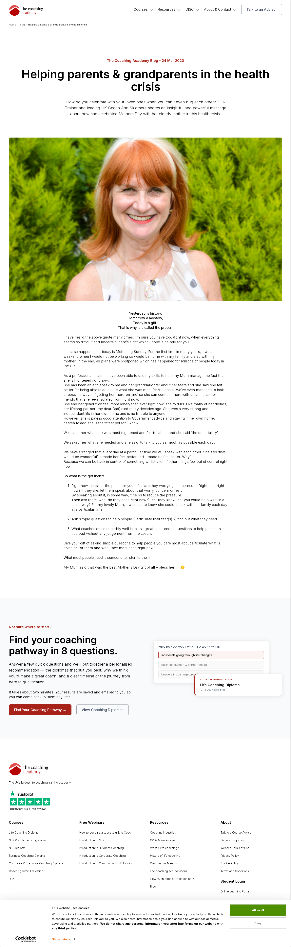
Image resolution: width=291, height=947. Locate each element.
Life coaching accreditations (168, 871)
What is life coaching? (164, 848)
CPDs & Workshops (162, 840)
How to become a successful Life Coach (105, 832)
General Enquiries (232, 840)
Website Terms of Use (235, 848)
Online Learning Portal (235, 891)
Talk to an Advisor (261, 9)
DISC (189, 9)
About (226, 822)
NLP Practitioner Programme (27, 840)
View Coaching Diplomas (103, 710)
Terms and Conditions (235, 871)
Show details (61, 939)
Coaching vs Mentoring (165, 863)
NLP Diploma (17, 848)
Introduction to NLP (91, 840)
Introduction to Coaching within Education (106, 863)
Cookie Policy (230, 863)
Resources (166, 9)
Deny (258, 923)
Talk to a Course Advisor (236, 832)
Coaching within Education (26, 871)
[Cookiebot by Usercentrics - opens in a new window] (25, 939)
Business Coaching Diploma (27, 855)
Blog (153, 886)
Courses (141, 9)
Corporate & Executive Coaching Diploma (36, 863)
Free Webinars (92, 822)
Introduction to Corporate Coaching (102, 855)
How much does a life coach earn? (173, 878)
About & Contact (217, 9)
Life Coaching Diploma (23, 832)
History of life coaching (165, 855)
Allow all (258, 910)
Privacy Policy (230, 855)
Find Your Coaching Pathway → (40, 710)
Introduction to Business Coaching (101, 848)
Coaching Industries (163, 832)
